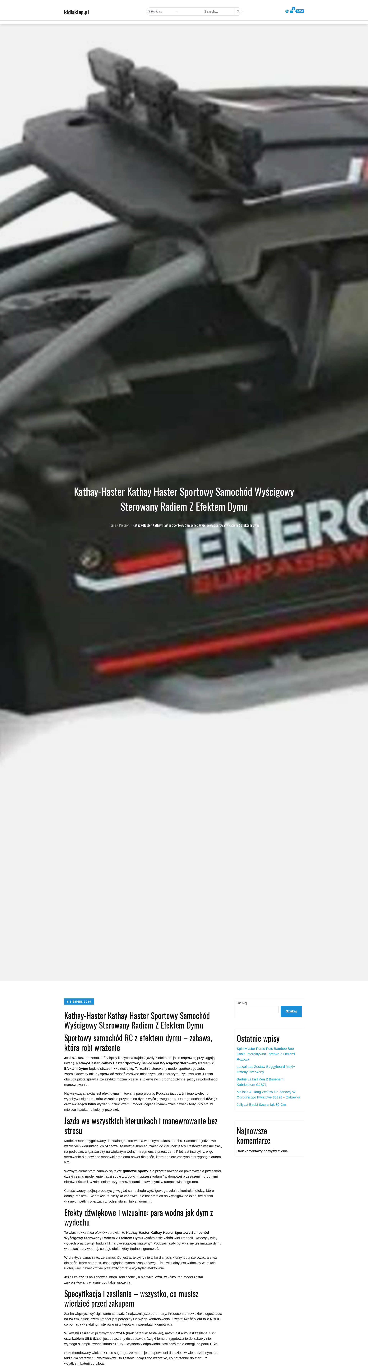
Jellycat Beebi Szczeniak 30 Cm (261, 1105)
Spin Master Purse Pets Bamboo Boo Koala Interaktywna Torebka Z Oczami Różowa (266, 1054)
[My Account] (287, 11)
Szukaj (242, 1003)
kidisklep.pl (76, 12)
